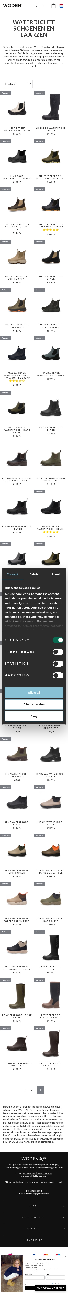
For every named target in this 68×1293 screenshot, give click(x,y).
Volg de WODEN (33, 1217)
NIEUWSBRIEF (33, 1240)
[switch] (58, 652)
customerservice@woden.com (37, 1173)
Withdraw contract (50, 1288)
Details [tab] (34, 574)
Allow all (34, 692)
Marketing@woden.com (37, 1193)
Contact (33, 1229)
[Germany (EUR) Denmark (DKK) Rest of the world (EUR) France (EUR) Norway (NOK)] (61, 6)
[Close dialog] (65, 1257)
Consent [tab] (12, 574)
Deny (34, 716)
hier (52, 1283)
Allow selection (34, 704)
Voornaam (28, 1274)
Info (33, 1206)
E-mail (47, 1274)
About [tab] (55, 574)
